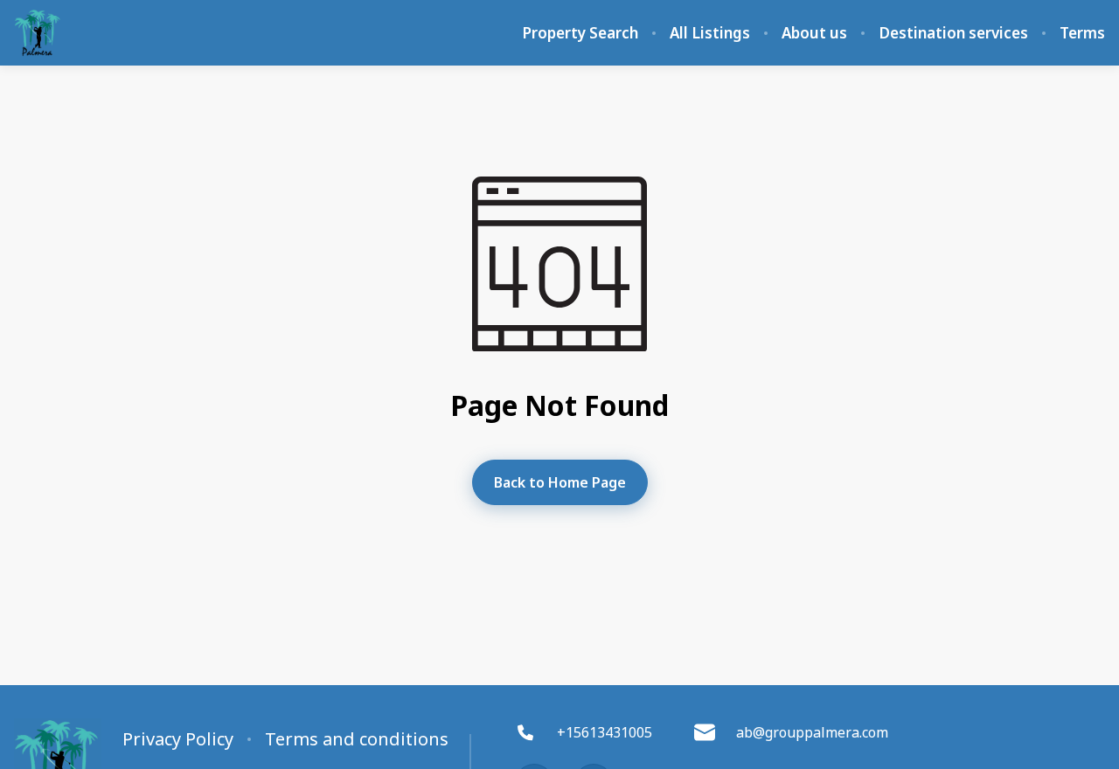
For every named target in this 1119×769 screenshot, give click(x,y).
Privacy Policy (177, 739)
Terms (1082, 33)
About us (814, 33)
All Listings (710, 33)
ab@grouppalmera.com (812, 732)
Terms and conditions (356, 739)
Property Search (580, 33)
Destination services (953, 33)
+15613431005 (604, 732)
